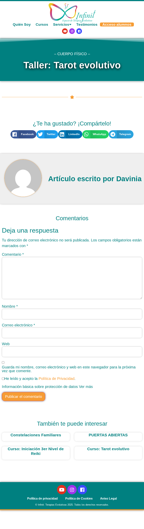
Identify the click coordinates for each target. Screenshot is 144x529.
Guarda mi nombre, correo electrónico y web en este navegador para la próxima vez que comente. (69, 369)
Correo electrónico (18, 325)
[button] (23, 134)
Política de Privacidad (56, 378)
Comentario (13, 254)
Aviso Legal (108, 498)
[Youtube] (65, 31)
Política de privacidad (42, 498)
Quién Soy (22, 24)
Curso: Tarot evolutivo (108, 449)
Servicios (61, 24)
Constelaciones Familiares (35, 435)
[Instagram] (72, 31)
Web (6, 344)
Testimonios (87, 24)
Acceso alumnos (116, 24)
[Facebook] (79, 31)
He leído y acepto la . (40, 378)
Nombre (10, 306)
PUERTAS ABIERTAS (108, 435)
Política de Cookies (79, 498)
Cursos (42, 24)
